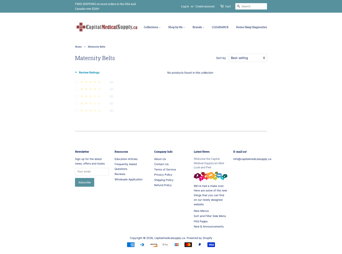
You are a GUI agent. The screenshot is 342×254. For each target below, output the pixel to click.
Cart (228, 6)
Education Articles (126, 159)
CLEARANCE (220, 27)
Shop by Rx (175, 27)
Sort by (221, 58)
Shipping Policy (164, 180)
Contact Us (161, 164)
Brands (197, 27)
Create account (205, 6)
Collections (151, 27)
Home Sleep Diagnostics (251, 27)
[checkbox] (96, 83)
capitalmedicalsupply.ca (169, 238)
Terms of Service (165, 169)
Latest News (202, 151)
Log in (185, 6)
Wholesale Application (128, 179)
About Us (160, 159)
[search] (251, 6)
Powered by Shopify (199, 238)
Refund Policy (163, 185)
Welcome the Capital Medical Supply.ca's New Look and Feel (209, 163)
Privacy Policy (163, 174)
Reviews (120, 174)
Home (78, 46)
